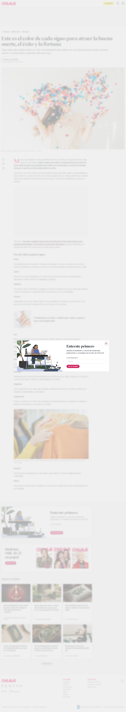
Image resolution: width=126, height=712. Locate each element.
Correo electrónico (72, 358)
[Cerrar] (106, 343)
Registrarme (73, 366)
